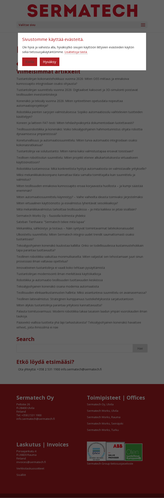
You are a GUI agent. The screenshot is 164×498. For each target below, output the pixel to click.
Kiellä (29, 61)
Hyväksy (49, 61)
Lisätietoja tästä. (76, 52)
